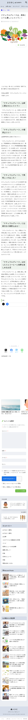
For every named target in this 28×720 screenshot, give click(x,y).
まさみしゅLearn (14, 2)
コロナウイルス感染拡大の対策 (11, 540)
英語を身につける (8, 563)
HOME (15, 709)
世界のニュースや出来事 (9, 546)
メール (4, 457)
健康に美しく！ (7, 550)
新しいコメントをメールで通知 (12, 483)
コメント (5, 431)
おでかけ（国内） (8, 530)
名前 (4, 450)
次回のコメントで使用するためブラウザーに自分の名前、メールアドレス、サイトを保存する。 (15, 472)
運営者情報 (25, 718)
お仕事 (4, 536)
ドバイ (4, 543)
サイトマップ (16, 6)
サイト (4, 464)
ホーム (2, 6)
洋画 (4, 560)
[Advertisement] (14, 68)
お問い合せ (8, 6)
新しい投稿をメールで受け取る (12, 487)
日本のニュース (7, 556)
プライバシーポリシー (14, 712)
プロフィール (19, 718)
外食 (10, 356)
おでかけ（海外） (8, 533)
